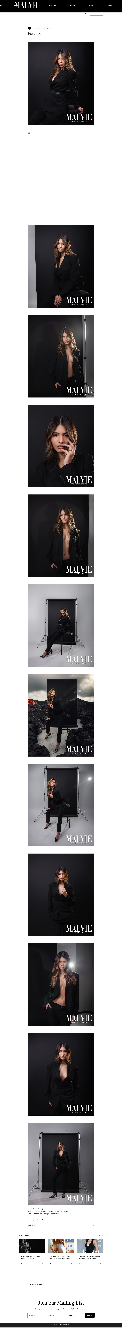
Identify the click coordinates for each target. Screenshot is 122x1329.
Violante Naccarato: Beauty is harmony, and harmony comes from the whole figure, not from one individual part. (89, 1257)
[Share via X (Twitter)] (33, 1220)
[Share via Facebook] (29, 1220)
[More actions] (93, 28)
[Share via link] (42, 1220)
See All (101, 1235)
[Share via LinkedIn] (37, 1220)
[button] (85, 14)
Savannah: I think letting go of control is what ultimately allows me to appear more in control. (60, 1257)
